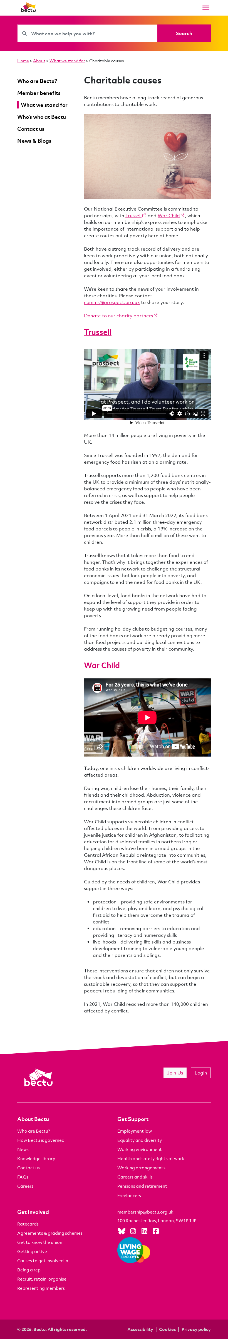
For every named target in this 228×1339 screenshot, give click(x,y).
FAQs (22, 1177)
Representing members (41, 1288)
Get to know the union (39, 1242)
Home (23, 60)
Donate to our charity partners (118, 315)
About (39, 60)
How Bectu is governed (41, 1140)
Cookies (167, 1329)
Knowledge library (36, 1158)
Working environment (139, 1149)
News (23, 1149)
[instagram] (133, 1231)
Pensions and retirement (142, 1186)
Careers (25, 1186)
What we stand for (67, 60)
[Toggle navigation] (206, 8)
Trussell (133, 215)
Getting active (32, 1251)
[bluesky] (121, 1231)
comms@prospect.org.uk (112, 302)
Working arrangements (141, 1168)
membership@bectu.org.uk (145, 1212)
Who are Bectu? (33, 1131)
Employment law (134, 1131)
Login (201, 1072)
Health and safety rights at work (150, 1158)
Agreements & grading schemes (50, 1233)
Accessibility (140, 1329)
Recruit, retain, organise (41, 1279)
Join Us (175, 1072)
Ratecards (28, 1224)
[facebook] (156, 1231)
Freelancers (129, 1195)
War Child (169, 215)
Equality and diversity (139, 1140)
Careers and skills (135, 1177)
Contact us (28, 1168)
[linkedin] (144, 1231)
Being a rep (29, 1270)
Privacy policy (196, 1329)
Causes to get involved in (42, 1261)
